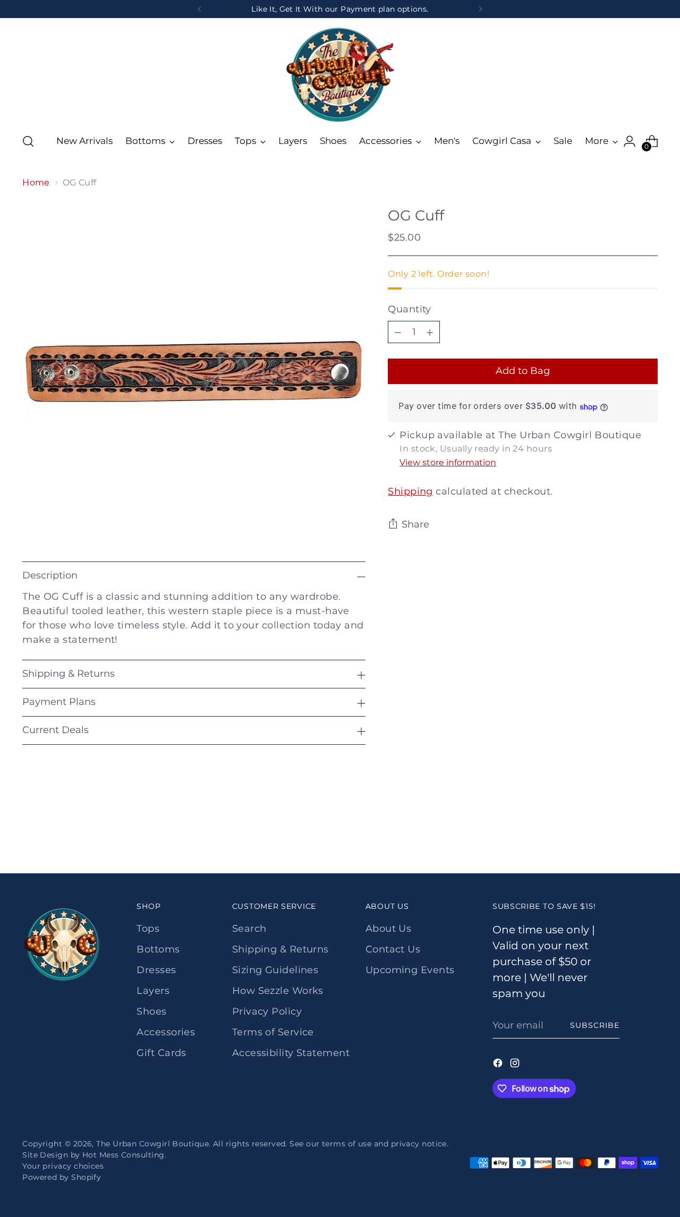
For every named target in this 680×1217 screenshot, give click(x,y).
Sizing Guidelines (275, 970)
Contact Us (393, 949)
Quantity (409, 310)
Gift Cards (161, 1053)
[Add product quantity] (429, 332)
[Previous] (199, 9)
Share (415, 525)
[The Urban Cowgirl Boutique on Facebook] (498, 1065)
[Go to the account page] (629, 141)
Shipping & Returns (280, 949)
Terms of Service (273, 1032)
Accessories (166, 1032)
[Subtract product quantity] (397, 332)
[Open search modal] (28, 141)
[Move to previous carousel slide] (624, 837)
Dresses (156, 970)
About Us (389, 928)
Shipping (410, 492)
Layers (153, 991)
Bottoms (158, 949)
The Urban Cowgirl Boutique (152, 1143)
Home (36, 182)
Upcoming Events (410, 970)
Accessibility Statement (291, 1053)
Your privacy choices (63, 1166)
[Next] (480, 9)
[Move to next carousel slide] (649, 837)
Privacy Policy (267, 1011)
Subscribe (594, 1025)
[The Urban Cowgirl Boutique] (340, 73)
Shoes (151, 1011)
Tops (148, 928)
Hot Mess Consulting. (124, 1155)
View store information (448, 463)
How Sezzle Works (278, 991)
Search (249, 928)
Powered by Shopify (61, 1177)
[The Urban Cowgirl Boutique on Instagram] (515, 1065)
